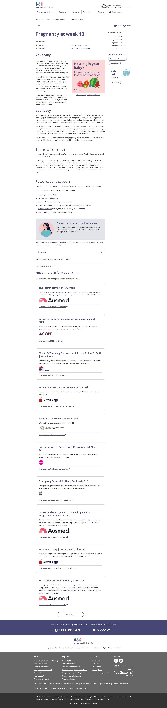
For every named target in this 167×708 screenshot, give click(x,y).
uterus (84, 118)
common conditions (45, 209)
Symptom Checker (68, 679)
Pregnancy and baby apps (71, 676)
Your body (41, 48)
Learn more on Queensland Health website (55, 500)
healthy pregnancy (51, 198)
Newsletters (96, 667)
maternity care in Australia (47, 195)
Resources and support (82, 48)
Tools (100, 12)
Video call (104, 630)
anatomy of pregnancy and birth (60, 202)
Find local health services (71, 667)
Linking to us (97, 670)
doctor (48, 186)
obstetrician (64, 186)
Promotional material (41, 679)
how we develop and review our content (56, 259)
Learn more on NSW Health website (52, 375)
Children (74, 12)
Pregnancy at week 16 (118, 46)
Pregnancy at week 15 (118, 43)
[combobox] (119, 12)
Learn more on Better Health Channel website (56, 406)
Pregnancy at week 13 (118, 36)
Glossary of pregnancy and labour (74, 670)
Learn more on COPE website (49, 341)
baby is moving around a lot (49, 77)
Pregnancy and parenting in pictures (75, 673)
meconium (39, 73)
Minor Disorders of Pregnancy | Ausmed (61, 580)
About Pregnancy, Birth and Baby (46, 660)
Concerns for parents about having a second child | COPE (68, 320)
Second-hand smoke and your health (59, 418)
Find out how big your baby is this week (88, 95)
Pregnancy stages (58, 19)
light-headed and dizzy (77, 115)
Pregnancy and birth (44, 12)
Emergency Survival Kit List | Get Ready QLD (63, 481)
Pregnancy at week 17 (118, 49)
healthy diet (45, 140)
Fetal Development (117, 59)
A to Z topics (66, 660)
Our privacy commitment (43, 670)
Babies (61, 12)
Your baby (41, 45)
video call (84, 229)
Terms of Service (79, 688)
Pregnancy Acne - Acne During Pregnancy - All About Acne (68, 448)
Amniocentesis (115, 63)
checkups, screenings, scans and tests (51, 205)
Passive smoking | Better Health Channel (62, 549)
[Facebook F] (116, 661)
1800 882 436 (70, 630)
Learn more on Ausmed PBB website (52, 307)
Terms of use (39, 673)
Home (38, 19)
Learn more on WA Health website (52, 435)
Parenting (86, 12)
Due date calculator (69, 664)
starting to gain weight (63, 126)
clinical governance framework (117, 684)
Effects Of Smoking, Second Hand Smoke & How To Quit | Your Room (70, 354)
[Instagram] (121, 661)
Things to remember (81, 45)
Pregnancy (46, 19)
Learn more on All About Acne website (53, 469)
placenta (85, 165)
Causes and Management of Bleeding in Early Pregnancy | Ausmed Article (64, 514)
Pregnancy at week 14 (118, 39)
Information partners (42, 667)
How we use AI (39, 676)
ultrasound (79, 154)
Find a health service (114, 74)
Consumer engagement (101, 673)
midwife (54, 186)
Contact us (96, 660)
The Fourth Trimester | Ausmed (57, 287)
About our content (40, 664)
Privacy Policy (68, 688)
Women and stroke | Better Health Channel (63, 387)
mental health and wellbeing (62, 212)
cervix (58, 167)
